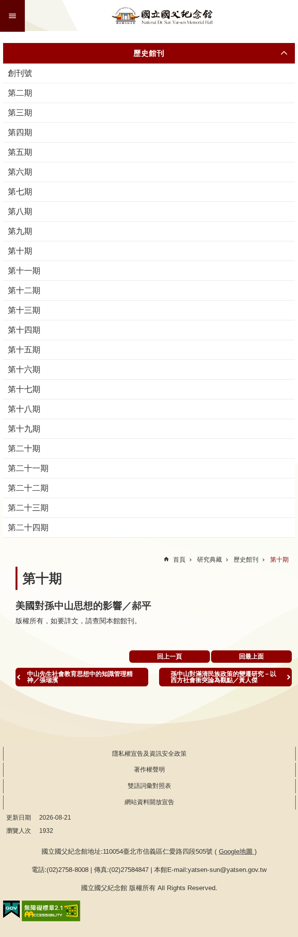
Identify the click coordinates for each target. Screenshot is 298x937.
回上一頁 (169, 656)
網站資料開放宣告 (149, 802)
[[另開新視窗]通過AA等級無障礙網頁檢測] (51, 911)
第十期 (20, 251)
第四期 (20, 132)
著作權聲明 (149, 769)
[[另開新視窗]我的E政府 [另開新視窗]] (11, 909)
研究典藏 (209, 559)
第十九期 (24, 428)
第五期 (20, 152)
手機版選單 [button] (12, 16)
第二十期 (24, 448)
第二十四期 (28, 527)
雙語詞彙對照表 (149, 785)
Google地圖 (237, 851)
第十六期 (24, 369)
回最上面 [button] (251, 656)
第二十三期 (28, 507)
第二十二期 (28, 488)
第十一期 (24, 270)
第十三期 (24, 310)
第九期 (20, 231)
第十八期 (24, 409)
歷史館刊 (246, 559)
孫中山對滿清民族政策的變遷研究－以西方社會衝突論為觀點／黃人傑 (223, 677)
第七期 (20, 191)
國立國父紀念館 (162, 15)
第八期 (20, 211)
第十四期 (24, 330)
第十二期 (24, 290)
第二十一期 (28, 468)
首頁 (179, 559)
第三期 (20, 112)
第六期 (20, 172)
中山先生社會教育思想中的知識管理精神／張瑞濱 (80, 677)
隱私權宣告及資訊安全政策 (149, 753)
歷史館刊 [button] (149, 53)
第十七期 (24, 389)
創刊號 (20, 73)
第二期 (20, 93)
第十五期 (24, 349)
